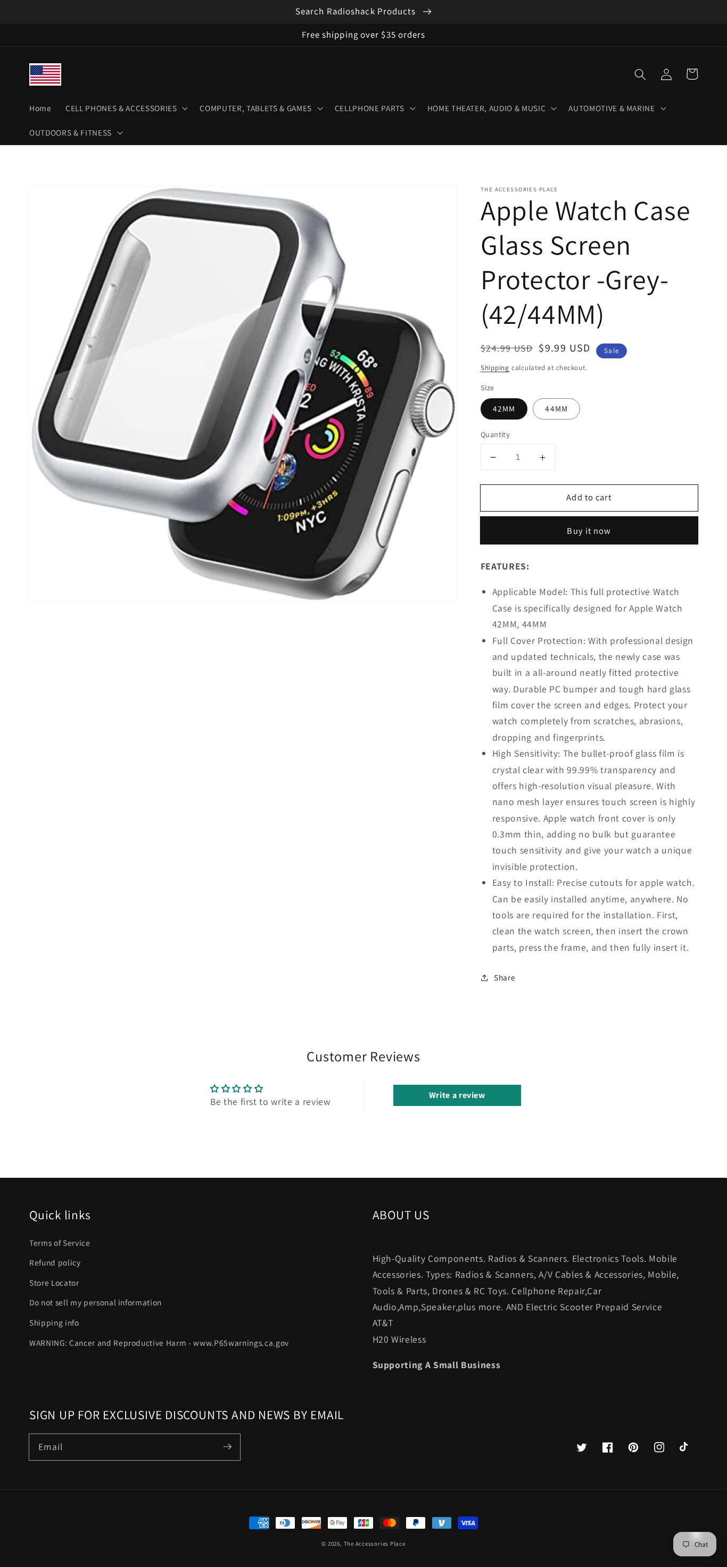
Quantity (495, 435)
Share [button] (504, 977)
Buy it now (589, 531)
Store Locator (54, 1282)
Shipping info (54, 1322)
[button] (640, 74)
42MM (504, 409)
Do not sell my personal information (95, 1302)
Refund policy (55, 1262)
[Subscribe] (227, 1447)
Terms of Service (59, 1242)
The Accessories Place (375, 1543)
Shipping (495, 367)
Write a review (457, 1095)
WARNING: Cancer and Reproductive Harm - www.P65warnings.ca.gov (159, 1342)
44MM (556, 409)
